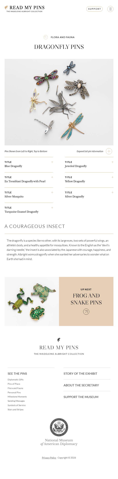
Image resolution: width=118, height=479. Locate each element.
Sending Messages (16, 401)
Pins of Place (14, 384)
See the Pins (17, 373)
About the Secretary (81, 385)
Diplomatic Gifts (16, 379)
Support (94, 9)
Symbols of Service (17, 405)
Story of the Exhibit (80, 373)
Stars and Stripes (16, 409)
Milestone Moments (17, 396)
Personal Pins (14, 392)
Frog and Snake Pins (86, 299)
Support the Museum (81, 397)
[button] (110, 9)
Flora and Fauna (63, 37)
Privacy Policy (49, 457)
